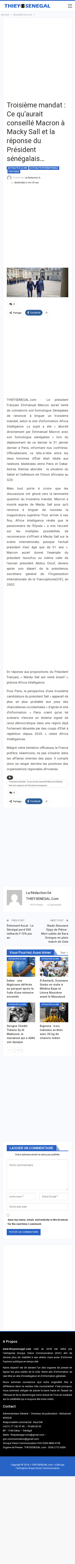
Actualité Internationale (44, 168)
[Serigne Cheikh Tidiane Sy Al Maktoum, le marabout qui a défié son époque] (21, 1012)
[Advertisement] (37, 59)
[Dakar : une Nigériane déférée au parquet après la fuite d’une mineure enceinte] (21, 967)
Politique (14, 172)
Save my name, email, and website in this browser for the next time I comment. (38, 1221)
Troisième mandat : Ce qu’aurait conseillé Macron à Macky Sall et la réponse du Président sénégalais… (35, 784)
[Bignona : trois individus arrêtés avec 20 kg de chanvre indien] (54, 1012)
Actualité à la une (17, 168)
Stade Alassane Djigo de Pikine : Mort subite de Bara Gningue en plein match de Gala (54, 933)
